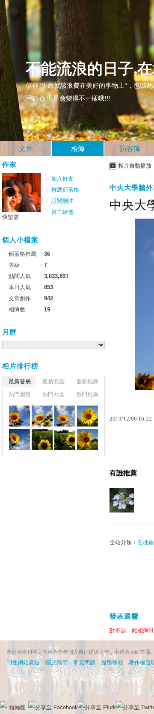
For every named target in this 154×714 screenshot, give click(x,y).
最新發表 (20, 381)
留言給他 (62, 212)
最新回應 (53, 381)
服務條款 (112, 662)
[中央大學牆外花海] (19, 416)
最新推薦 (87, 381)
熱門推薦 (87, 394)
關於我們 (56, 662)
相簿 (78, 148)
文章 (26, 148)
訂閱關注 (62, 201)
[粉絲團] (3, 704)
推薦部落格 (65, 190)
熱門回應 (53, 394)
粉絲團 (17, 707)
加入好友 (62, 178)
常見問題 (84, 662)
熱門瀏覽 (20, 394)
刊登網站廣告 (23, 662)
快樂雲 (10, 217)
